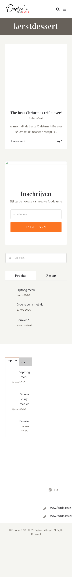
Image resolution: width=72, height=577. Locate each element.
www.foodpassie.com (57, 508)
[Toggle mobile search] (58, 9)
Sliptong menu (26, 290)
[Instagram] (50, 489)
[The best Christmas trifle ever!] (36, 75)
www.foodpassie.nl (57, 516)
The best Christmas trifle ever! (36, 112)
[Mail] (56, 489)
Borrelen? (23, 320)
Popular (20, 275)
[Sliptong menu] (9, 290)
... (56, 132)
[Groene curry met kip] (9, 305)
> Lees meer (16, 141)
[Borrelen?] (9, 319)
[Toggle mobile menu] (65, 9)
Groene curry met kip (30, 304)
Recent (51, 275)
